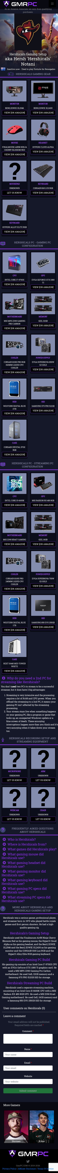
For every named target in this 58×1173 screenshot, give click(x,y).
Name (28, 1049)
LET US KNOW (14, 192)
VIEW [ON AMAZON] (14, 112)
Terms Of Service (45, 1168)
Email (28, 1062)
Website (28, 1076)
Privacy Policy (9, 1168)
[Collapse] (52, 3)
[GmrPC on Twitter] (28, 1161)
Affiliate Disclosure (27, 1168)
